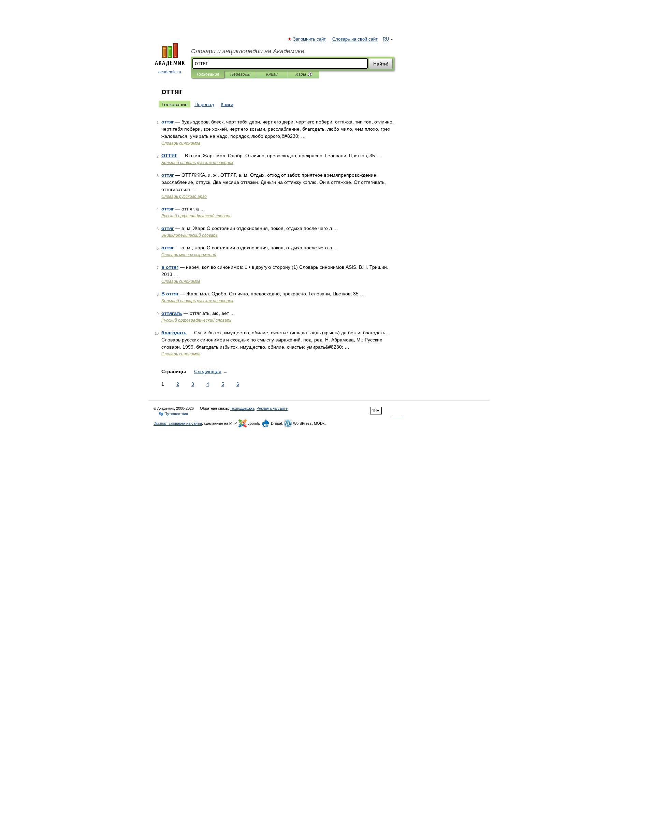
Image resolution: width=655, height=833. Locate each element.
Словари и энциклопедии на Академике (247, 51)
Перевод (204, 104)
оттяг (167, 122)
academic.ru (169, 72)
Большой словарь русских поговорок (197, 162)
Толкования (207, 74)
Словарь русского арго (184, 196)
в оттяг (169, 267)
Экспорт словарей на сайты (178, 423)
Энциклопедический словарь (189, 235)
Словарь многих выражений (188, 254)
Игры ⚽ (303, 74)
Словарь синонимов (180, 143)
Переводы (240, 74)
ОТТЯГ (169, 155)
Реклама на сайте (272, 408)
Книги (272, 74)
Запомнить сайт (310, 39)
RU (386, 39)
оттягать (171, 313)
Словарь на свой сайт (355, 39)
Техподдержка (242, 408)
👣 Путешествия (173, 414)
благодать (174, 332)
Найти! (380, 64)
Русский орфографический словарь (196, 216)
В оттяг (170, 293)
